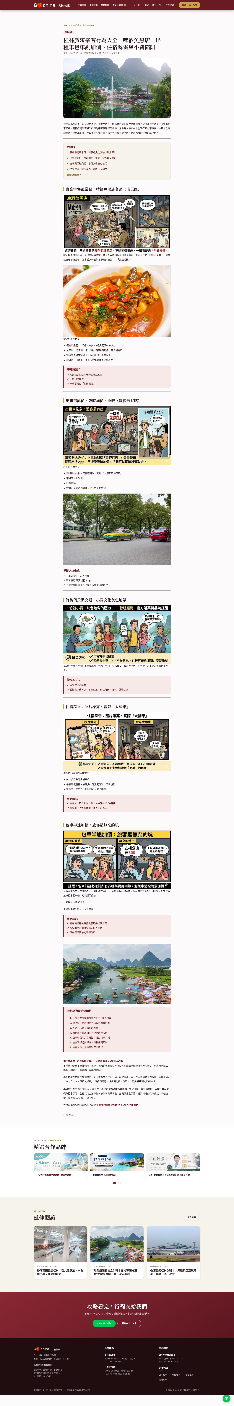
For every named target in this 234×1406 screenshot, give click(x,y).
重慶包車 (105, 5)
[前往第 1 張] (113, 1183)
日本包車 (163, 1374)
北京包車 (82, 5)
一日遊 (146, 5)
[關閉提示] (230, 1385)
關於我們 (157, 5)
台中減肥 (172, 1175)
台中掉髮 (162, 1175)
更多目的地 (117, 5)
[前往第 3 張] (120, 1183)
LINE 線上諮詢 (104, 1323)
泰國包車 (190, 1374)
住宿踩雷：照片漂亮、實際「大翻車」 (89, 169)
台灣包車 (163, 1379)
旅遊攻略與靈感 (75, 25)
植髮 (123, 1175)
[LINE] (226, 1398)
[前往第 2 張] (117, 1183)
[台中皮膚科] (173, 1162)
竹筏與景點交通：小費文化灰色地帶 (88, 163)
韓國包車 (176, 1374)
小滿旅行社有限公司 (43, 1365)
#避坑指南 (70, 1115)
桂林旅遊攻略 (88, 25)
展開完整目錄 (73, 174)
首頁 (65, 25)
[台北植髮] (117, 1162)
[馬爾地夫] (61, 1162)
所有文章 (192, 1217)
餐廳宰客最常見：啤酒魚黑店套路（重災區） (93, 152)
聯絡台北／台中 (189, 5)
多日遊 (137, 5)
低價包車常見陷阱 (108, 1105)
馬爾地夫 (51, 1175)
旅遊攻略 (171, 5)
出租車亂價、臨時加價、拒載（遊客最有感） (93, 158)
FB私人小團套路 (129, 1105)
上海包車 (94, 5)
